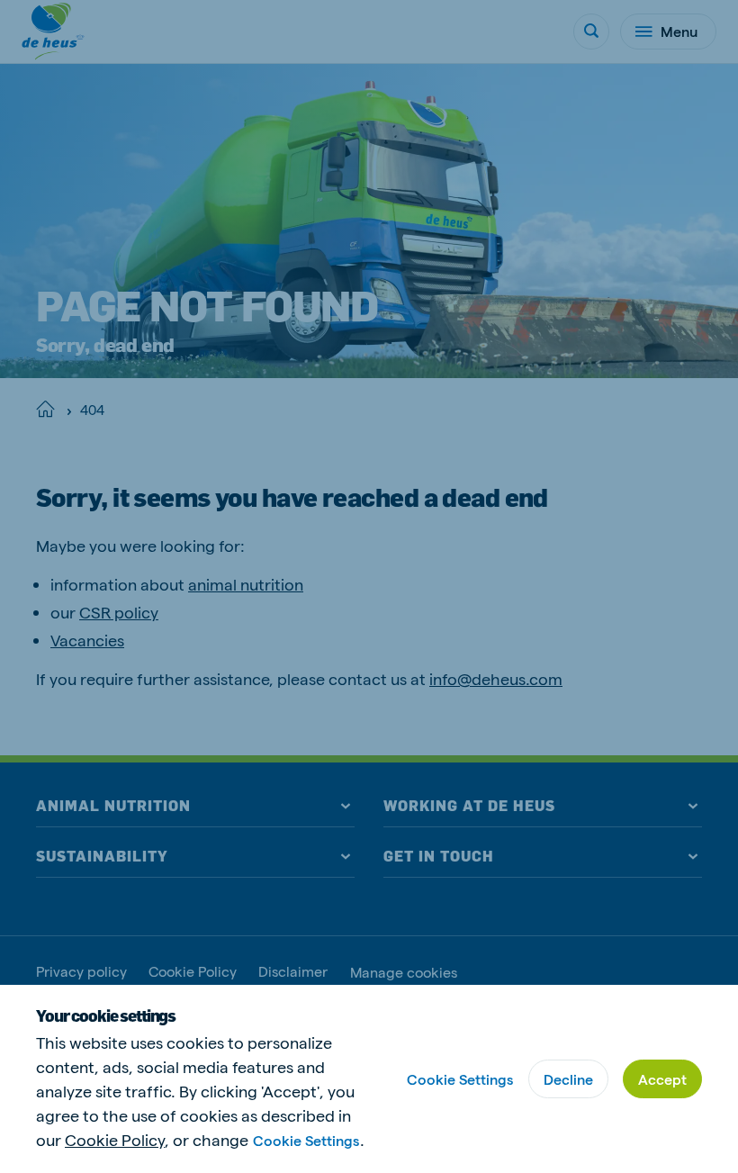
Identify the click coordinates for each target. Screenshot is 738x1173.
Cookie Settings (306, 1140)
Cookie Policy (115, 1139)
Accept (662, 1078)
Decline (568, 1078)
